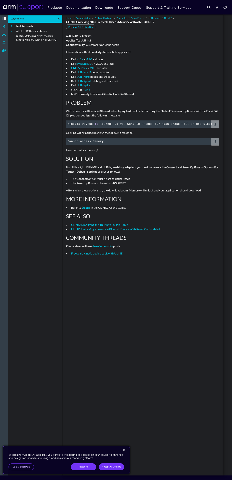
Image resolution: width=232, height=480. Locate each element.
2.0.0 (93, 68)
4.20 (89, 59)
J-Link (86, 89)
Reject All (83, 467)
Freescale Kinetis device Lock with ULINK (97, 253)
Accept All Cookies (111, 467)
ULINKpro (83, 76)
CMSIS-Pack (79, 68)
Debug (86, 207)
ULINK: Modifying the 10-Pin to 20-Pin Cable (99, 224)
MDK (80, 59)
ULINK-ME (83, 72)
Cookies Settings (21, 467)
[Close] (124, 450)
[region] (66, 460)
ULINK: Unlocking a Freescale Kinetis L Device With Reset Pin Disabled (115, 229)
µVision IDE (83, 63)
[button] (4, 19)
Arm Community (102, 246)
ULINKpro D (84, 81)
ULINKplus (83, 85)
